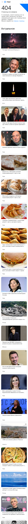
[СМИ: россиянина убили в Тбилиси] (14, 434)
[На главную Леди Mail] (8, 2)
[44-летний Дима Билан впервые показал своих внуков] (14, 361)
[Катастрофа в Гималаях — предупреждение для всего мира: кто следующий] (14, 312)
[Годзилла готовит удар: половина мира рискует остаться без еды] (14, 483)
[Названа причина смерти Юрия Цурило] (14, 142)
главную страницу (19, 21)
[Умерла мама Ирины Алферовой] (14, 410)
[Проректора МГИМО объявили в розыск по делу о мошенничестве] (14, 337)
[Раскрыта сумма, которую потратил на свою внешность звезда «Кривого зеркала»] (14, 69)
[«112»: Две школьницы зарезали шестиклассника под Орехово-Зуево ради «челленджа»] (14, 93)
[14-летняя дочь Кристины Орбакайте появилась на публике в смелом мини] (14, 507)
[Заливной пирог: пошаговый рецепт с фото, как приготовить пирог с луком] (14, 264)
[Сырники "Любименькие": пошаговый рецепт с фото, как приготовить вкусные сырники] (14, 215)
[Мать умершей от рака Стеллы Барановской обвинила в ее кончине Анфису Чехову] (14, 385)
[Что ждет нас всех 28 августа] (14, 44)
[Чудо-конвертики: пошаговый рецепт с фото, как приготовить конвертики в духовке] (14, 239)
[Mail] (5, 2)
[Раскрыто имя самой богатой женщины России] (14, 288)
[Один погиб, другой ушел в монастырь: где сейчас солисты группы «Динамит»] (14, 117)
